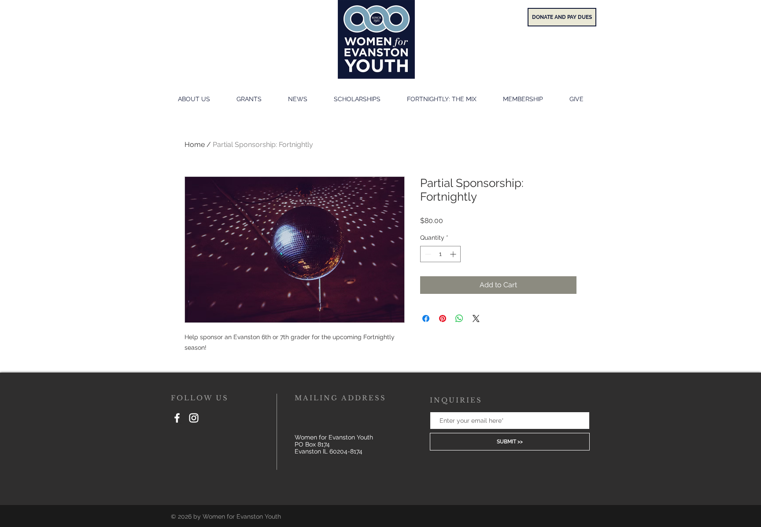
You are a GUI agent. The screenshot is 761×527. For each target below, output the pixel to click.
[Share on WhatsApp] (459, 318)
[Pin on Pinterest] (442, 318)
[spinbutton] (440, 254)
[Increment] (453, 254)
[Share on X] (476, 318)
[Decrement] (426, 254)
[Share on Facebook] (426, 318)
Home (195, 144)
